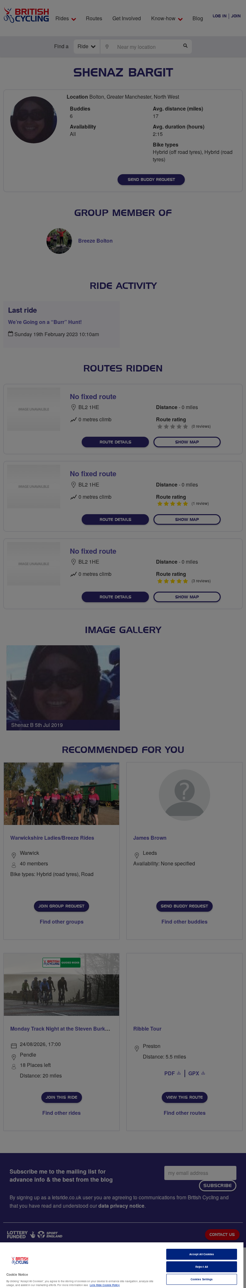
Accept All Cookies (201, 1254)
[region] (121, 1265)
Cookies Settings (202, 1279)
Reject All (201, 1266)
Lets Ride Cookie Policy (105, 1285)
